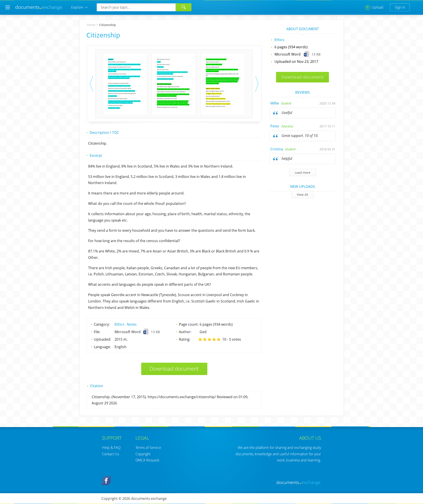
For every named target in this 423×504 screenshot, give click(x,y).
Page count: (189, 324)
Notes (132, 324)
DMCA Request (147, 460)
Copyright (142, 454)
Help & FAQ (111, 447)
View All (302, 194)
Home (91, 25)
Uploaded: (102, 339)
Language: (102, 347)
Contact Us (110, 454)
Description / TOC (104, 132)
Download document (174, 368)
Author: (185, 332)
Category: (102, 324)
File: (97, 332)
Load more (302, 172)
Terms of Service (148, 447)
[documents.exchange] (39, 9)
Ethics (119, 324)
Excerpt (96, 155)
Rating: (184, 339)
